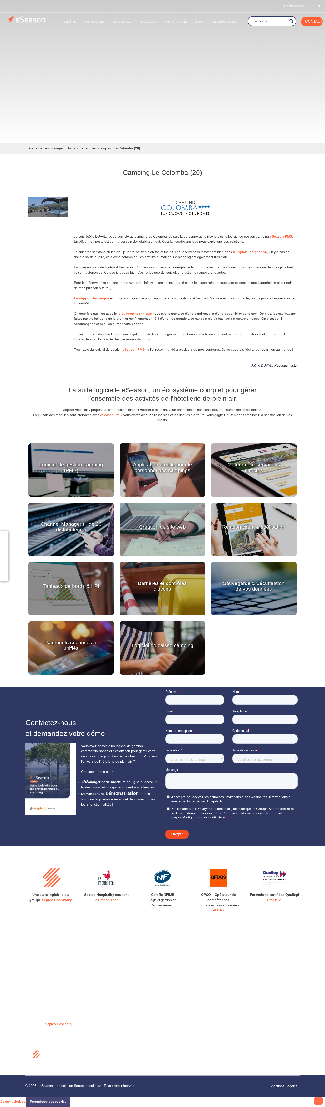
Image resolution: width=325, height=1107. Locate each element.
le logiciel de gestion (250, 252)
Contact (313, 21)
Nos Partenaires (176, 21)
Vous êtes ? (109, 1007)
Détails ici (274, 900)
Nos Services (122, 21)
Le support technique (91, 298)
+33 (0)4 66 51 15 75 (191, 1027)
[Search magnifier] (291, 21)
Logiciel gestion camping (118, 994)
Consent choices (12, 1101)
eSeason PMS (134, 349)
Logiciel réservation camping (121, 1000)
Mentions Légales (284, 1086)
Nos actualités (110, 1019)
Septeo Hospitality (57, 900)
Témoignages (53, 148)
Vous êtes (69, 21)
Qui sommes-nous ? (224, 21)
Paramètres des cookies (48, 1101)
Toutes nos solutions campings (123, 988)
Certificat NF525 (112, 1052)
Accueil (33, 148)
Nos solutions (94, 21)
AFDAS (218, 910)
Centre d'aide (294, 6)
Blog (199, 21)
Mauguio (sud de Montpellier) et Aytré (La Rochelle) (198, 999)
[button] (315, 6)
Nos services (109, 1013)
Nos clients (148, 21)
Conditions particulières (117, 1058)
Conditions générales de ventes (124, 1045)
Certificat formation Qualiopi (121, 1064)
